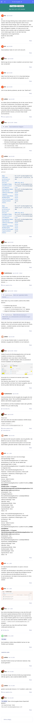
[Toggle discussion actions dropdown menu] (32, 2)
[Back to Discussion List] (4, 2)
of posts (16, 1)
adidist (6, 126)
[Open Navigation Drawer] (1, 2)
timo (4, 639)
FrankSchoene (8, 295)
